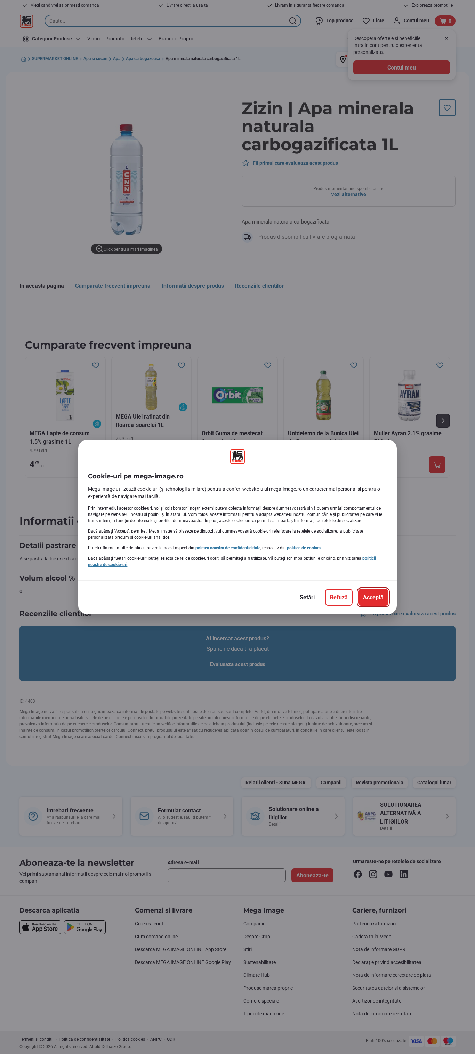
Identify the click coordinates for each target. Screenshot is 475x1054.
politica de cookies (304, 547)
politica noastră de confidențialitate (227, 547)
